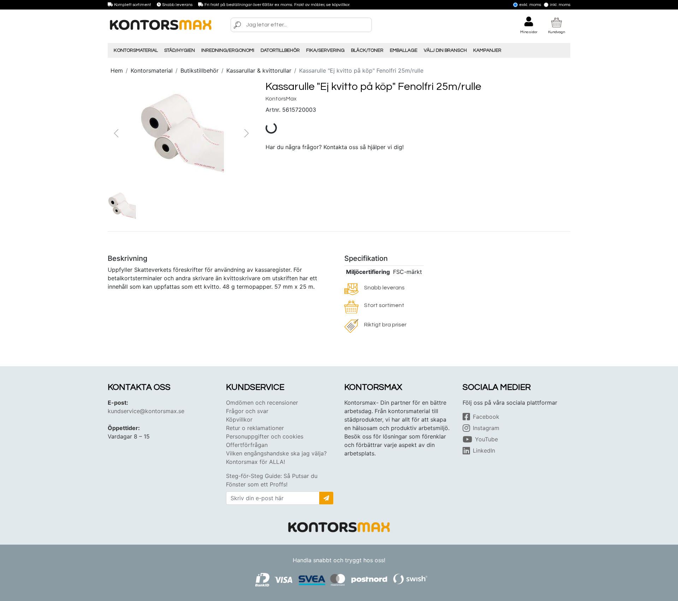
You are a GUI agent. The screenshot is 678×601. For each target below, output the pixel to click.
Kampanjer (487, 50)
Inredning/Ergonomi (227, 50)
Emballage (403, 50)
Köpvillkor (239, 419)
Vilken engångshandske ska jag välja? (276, 453)
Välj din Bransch (445, 50)
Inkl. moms (560, 4)
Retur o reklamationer (255, 427)
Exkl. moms (530, 4)
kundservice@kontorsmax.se (146, 411)
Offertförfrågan (247, 444)
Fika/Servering (325, 50)
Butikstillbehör (199, 70)
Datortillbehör (280, 50)
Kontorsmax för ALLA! (255, 461)
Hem (117, 70)
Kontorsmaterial (136, 50)
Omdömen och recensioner (262, 402)
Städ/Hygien (179, 50)
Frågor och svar (247, 411)
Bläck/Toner (367, 50)
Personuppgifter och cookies (264, 436)
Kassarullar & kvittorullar (258, 70)
